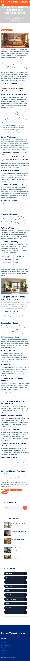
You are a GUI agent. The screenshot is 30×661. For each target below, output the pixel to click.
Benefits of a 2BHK (7, 86)
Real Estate (16, 573)
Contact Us (4, 650)
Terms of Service (5, 645)
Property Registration (16, 599)
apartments (13, 489)
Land (16, 590)
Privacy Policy (4, 647)
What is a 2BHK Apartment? (9, 83)
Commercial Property (16, 577)
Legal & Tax (16, 607)
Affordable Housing (16, 594)
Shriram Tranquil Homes (15, 2)
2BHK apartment (6, 49)
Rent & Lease (16, 582)
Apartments (7, 30)
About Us (3, 642)
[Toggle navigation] (3, 5)
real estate (4, 492)
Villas (16, 603)
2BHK (7, 489)
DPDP (2, 653)
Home (3, 16)
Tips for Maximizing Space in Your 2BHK (12, 90)
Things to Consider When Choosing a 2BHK (13, 88)
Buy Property (16, 612)
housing (20, 489)
